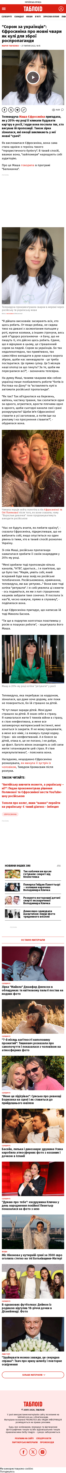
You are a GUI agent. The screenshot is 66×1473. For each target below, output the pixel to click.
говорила (27, 165)
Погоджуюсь (7, 1471)
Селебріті (7, 16)
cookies (29, 1468)
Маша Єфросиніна (32, 116)
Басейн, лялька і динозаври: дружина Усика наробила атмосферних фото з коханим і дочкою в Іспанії (32, 1152)
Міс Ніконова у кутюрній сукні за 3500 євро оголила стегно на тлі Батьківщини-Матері (32, 1256)
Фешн (29, 16)
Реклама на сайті (24, 1438)
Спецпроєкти (43, 1438)
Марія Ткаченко (10, 46)
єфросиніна (10, 814)
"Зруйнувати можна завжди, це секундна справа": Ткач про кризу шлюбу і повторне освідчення (32, 1361)
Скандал (19, 16)
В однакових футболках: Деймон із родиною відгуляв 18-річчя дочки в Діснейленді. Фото (27, 1308)
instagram (10, 313)
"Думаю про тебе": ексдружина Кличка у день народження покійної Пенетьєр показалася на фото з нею (30, 1205)
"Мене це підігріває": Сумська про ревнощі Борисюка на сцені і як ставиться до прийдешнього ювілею (31, 1099)
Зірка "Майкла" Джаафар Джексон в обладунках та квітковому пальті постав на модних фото (32, 990)
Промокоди (47, 1442)
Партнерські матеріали (25, 1442)
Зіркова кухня (51, 16)
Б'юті (38, 16)
